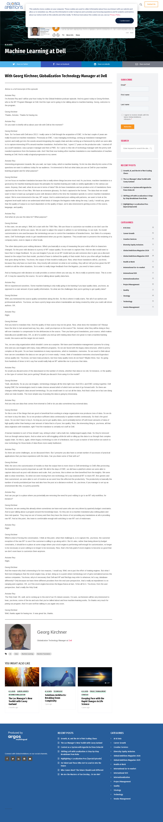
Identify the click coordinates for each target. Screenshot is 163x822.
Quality (126, 290)
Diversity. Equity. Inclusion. (133, 245)
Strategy (85, 695)
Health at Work (129, 262)
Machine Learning (27, 654)
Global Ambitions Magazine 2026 (136, 250)
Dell (70, 640)
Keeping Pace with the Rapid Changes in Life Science (93, 701)
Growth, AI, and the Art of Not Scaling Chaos (79, 738)
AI (10, 654)
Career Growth (23, 691)
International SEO (130, 273)
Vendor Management (131, 307)
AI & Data (9, 45)
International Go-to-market (134, 267)
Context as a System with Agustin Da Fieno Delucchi (82, 747)
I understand (124, 21)
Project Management (98, 691)
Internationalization (17, 695)
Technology (58, 691)
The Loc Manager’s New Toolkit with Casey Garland (20, 701)
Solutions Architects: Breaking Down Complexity (55, 698)
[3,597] (95, 677)
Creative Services (130, 239)
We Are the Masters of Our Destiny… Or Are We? (80, 774)
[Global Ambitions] (14, 5)
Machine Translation (43, 654)
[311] (22, 677)
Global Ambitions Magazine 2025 (136, 256)
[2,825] (58, 677)
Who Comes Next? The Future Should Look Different (82, 770)
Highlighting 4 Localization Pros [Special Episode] (81, 759)
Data (16, 654)
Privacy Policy (115, 15)
